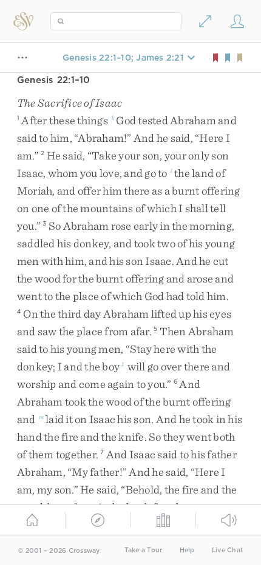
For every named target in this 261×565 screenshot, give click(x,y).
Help (187, 550)
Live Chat (227, 550)
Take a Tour (143, 550)
